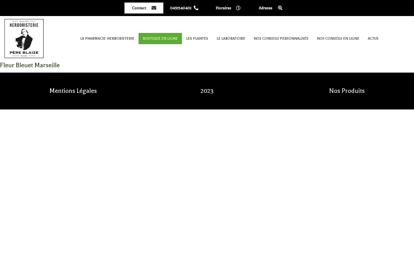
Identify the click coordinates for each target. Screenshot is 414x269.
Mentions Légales (73, 91)
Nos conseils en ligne (338, 39)
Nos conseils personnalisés (281, 39)
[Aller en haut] (405, 260)
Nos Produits (347, 91)
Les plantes (197, 39)
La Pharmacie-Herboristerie (107, 39)
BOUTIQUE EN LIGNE (160, 39)
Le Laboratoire (231, 39)
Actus (373, 39)
